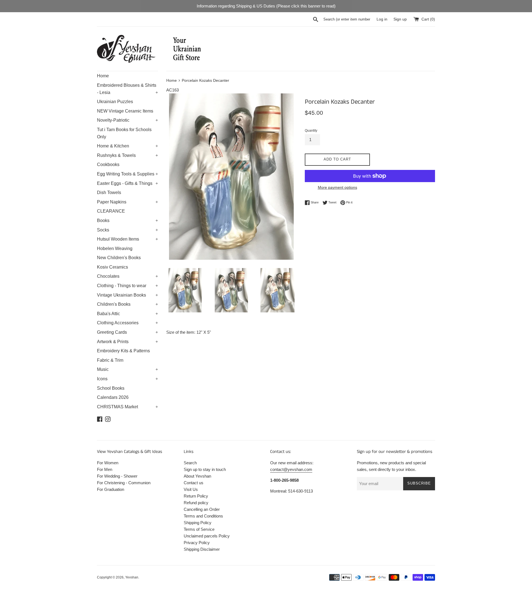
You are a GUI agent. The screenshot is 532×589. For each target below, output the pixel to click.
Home (103, 75)
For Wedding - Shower (117, 476)
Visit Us (191, 489)
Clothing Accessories (127, 322)
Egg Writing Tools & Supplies (127, 174)
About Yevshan (197, 476)
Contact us (193, 482)
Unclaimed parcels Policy (207, 536)
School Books (110, 388)
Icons (127, 378)
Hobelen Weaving (114, 248)
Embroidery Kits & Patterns (123, 350)
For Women (107, 462)
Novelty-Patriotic (127, 120)
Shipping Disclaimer (202, 549)
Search (190, 462)
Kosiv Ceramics (112, 267)
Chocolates (127, 276)
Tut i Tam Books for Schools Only (124, 133)
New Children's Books (119, 257)
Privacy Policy (197, 542)
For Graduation (110, 489)
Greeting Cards (127, 332)
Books (127, 220)
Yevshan (131, 577)
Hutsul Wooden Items (127, 239)
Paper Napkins (127, 202)
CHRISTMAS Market (127, 406)
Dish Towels (109, 192)
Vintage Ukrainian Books (127, 295)
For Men (104, 469)
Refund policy (196, 502)
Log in (382, 19)
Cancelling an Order (202, 509)
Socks (127, 230)
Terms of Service (199, 529)
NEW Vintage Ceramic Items (125, 111)
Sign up (400, 19)
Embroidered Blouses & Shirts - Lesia (127, 89)
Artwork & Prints (127, 341)
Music (127, 369)
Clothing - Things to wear (127, 285)
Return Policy (196, 496)
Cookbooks (108, 164)
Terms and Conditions (203, 516)
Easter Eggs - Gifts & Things (127, 183)
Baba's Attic (127, 313)
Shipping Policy (197, 522)
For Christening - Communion (123, 482)
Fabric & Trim (110, 360)
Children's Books (127, 304)
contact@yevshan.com (291, 469)
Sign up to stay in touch (205, 469)
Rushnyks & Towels (127, 155)
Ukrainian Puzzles (115, 101)
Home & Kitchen (127, 146)
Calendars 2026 (113, 397)
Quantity (311, 130)
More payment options (337, 187)
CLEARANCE (111, 211)
